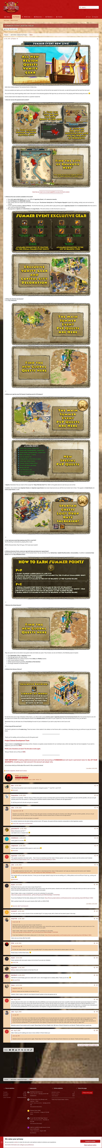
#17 (97, 985)
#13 (97, 943)
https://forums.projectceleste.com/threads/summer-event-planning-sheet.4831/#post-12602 (69, 898)
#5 (97, 828)
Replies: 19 (15, 38)
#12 (97, 918)
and (16, 980)
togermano (14, 855)
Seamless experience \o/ (36, 1092)
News (31, 1114)
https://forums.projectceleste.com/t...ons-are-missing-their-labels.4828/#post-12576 (33, 859)
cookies (16, 1142)
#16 (97, 975)
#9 (97, 864)
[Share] (97, 39)
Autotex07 (14, 911)
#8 (97, 855)
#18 (97, 999)
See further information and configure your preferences (19, 1144)
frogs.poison (14, 795)
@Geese (13, 970)
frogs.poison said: (17, 810)
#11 (97, 911)
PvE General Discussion (36, 1106)
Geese (13, 985)
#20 (97, 1030)
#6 (97, 838)
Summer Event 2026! (35, 1110)
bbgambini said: (16, 988)
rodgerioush (14, 845)
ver (12, 999)
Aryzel (13, 884)
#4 (97, 807)
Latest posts (33, 1088)
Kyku (12, 785)
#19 (97, 1011)
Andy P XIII (14, 918)
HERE (20, 745)
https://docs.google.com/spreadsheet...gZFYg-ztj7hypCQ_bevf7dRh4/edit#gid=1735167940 (35, 894)
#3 (97, 795)
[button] (11, 17)
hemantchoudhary (21, 1097)
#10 (97, 884)
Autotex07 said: (16, 946)
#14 (97, 957)
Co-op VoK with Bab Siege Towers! (38, 1118)
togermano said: (17, 868)
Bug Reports (33, 1132)
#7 (97, 845)
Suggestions (33, 1095)
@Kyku (13, 831)
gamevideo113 (15, 828)
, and (23, 823)
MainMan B (14, 975)
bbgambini (14, 967)
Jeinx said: (15, 1035)
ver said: (15, 1015)
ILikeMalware (14, 838)
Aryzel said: (15, 921)
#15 (97, 967)
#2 (97, 785)
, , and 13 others (16, 770)
